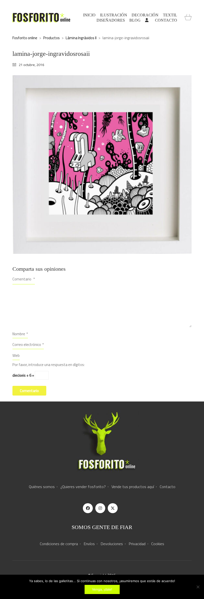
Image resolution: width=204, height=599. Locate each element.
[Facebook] (88, 508)
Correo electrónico (28, 344)
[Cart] (188, 17)
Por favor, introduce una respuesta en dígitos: (48, 364)
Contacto (167, 486)
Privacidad (137, 543)
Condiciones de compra (59, 543)
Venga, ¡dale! (102, 589)
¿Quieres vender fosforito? (83, 486)
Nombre (20, 333)
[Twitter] (113, 508)
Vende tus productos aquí (132, 486)
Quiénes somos (42, 486)
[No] (197, 586)
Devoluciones (112, 543)
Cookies (157, 543)
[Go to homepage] (41, 17)
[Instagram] (100, 508)
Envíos (89, 543)
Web (16, 355)
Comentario (23, 279)
